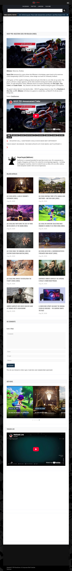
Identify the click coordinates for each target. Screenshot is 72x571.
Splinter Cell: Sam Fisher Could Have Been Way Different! (33, 141)
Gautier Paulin (15, 135)
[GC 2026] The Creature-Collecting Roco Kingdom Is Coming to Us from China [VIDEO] (52, 225)
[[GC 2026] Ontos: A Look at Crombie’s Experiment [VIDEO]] (20, 185)
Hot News (10, 381)
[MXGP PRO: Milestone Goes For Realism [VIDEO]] (36, 53)
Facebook (25, 6)
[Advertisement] (37, 22)
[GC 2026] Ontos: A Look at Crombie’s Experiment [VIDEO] (17, 197)
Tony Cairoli (60, 135)
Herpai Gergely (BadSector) (25, 157)
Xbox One (9, 137)
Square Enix (48, 135)
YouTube (48, 6)
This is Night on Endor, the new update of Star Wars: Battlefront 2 (34, 144)
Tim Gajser (54, 135)
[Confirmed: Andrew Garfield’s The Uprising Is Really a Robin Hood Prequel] (52, 268)
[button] (33, 420)
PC (35, 135)
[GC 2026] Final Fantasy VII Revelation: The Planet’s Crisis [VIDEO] (19, 280)
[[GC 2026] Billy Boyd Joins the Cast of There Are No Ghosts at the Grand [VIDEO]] (20, 213)
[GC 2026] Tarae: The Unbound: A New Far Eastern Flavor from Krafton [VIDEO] (18, 252)
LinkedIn (40, 6)
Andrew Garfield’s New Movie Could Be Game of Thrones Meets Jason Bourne (20, 307)
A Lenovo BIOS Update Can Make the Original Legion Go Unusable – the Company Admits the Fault (52, 308)
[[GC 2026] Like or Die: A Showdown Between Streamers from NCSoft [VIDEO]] (52, 240)
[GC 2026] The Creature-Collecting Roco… (19, 413)
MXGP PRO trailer (29, 135)
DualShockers (15, 96)
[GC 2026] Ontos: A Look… (41, 413)
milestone (22, 135)
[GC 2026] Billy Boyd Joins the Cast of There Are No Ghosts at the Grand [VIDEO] (20, 225)
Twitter (33, 6)
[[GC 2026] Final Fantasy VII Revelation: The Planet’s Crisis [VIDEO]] (20, 268)
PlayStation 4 (41, 135)
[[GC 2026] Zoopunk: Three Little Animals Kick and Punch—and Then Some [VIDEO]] (52, 185)
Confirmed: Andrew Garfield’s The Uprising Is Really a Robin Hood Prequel (51, 280)
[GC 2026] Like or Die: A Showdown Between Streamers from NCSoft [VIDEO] (51, 252)
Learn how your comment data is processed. (40, 370)
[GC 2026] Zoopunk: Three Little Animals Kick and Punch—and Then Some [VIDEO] (52, 197)
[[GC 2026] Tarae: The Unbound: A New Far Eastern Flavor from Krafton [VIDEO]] (20, 240)
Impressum (25, 567)
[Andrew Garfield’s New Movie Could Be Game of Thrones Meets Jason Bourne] (20, 295)
